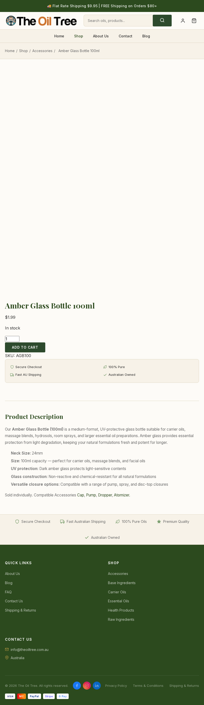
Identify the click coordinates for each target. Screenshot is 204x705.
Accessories (42, 51)
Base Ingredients (122, 583)
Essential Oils (118, 601)
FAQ (8, 592)
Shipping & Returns (20, 610)
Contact (125, 36)
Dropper (105, 495)
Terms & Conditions (148, 686)
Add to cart (25, 347)
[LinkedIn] (97, 686)
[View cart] (194, 20)
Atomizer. (122, 495)
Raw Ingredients (121, 619)
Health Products (121, 610)
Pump (91, 495)
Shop (78, 36)
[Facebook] (77, 686)
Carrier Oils (117, 592)
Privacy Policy (116, 686)
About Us (101, 36)
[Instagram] (87, 686)
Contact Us (14, 601)
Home (59, 36)
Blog (146, 36)
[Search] (162, 20)
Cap (80, 495)
